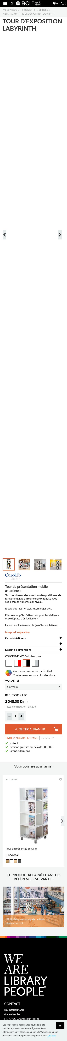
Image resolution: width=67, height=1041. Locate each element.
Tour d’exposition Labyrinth (38, 14)
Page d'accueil (11, 10)
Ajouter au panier (30, 729)
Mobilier (27, 10)
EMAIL (34, 737)
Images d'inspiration (17, 632)
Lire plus (52, 1035)
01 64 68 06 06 (17, 737)
